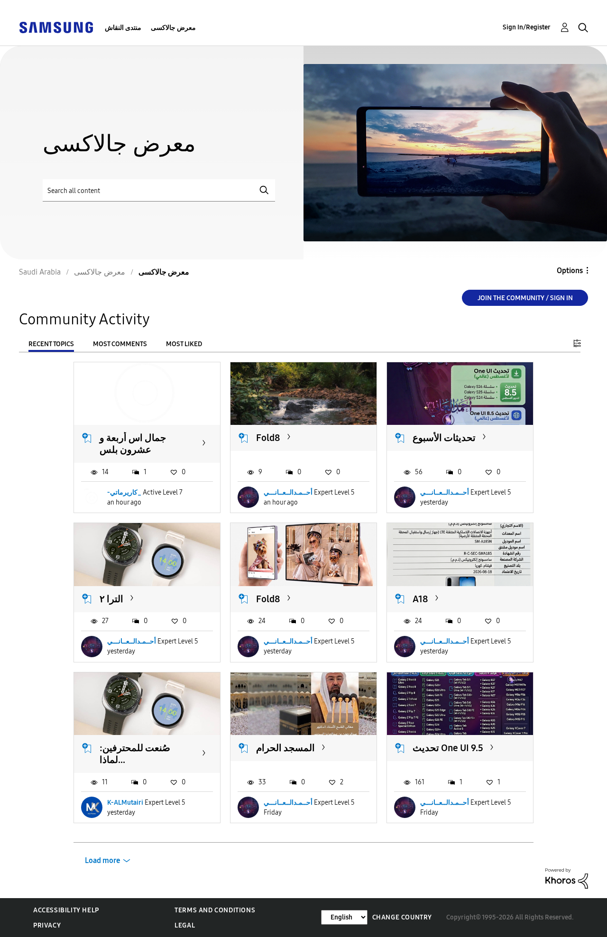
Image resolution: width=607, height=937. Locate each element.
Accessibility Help (66, 910)
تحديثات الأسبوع (444, 437)
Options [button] (570, 270)
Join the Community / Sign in (525, 298)
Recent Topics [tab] (51, 344)
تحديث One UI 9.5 (448, 747)
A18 (420, 599)
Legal (185, 925)
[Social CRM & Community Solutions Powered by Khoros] (566, 877)
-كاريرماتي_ (124, 492)
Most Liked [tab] (184, 344)
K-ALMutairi (125, 803)
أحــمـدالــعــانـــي (288, 492)
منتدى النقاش (123, 28)
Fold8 (268, 437)
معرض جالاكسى (173, 28)
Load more (102, 860)
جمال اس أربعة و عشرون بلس (133, 443)
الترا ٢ (111, 599)
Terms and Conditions (215, 910)
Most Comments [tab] (120, 344)
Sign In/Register (527, 27)
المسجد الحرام (285, 747)
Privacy (47, 925)
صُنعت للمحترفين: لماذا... (135, 753)
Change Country (402, 917)
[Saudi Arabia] (56, 26)
